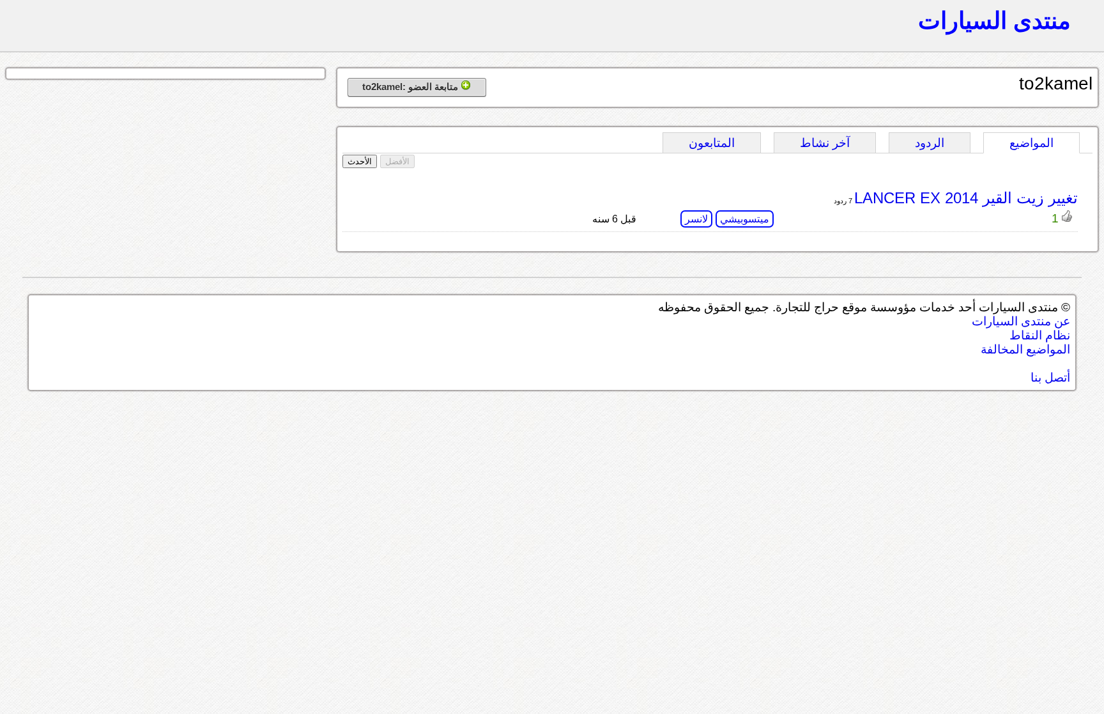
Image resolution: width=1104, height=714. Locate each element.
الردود (929, 143)
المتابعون (712, 143)
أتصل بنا (1050, 377)
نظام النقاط (1039, 335)
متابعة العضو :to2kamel (411, 86)
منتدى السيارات (994, 20)
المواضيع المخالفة (1025, 349)
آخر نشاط (825, 143)
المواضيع (1031, 143)
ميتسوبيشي (744, 218)
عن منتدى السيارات (1021, 321)
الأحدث (360, 161)
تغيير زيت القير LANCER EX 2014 (966, 197)
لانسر (696, 218)
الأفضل (397, 161)
